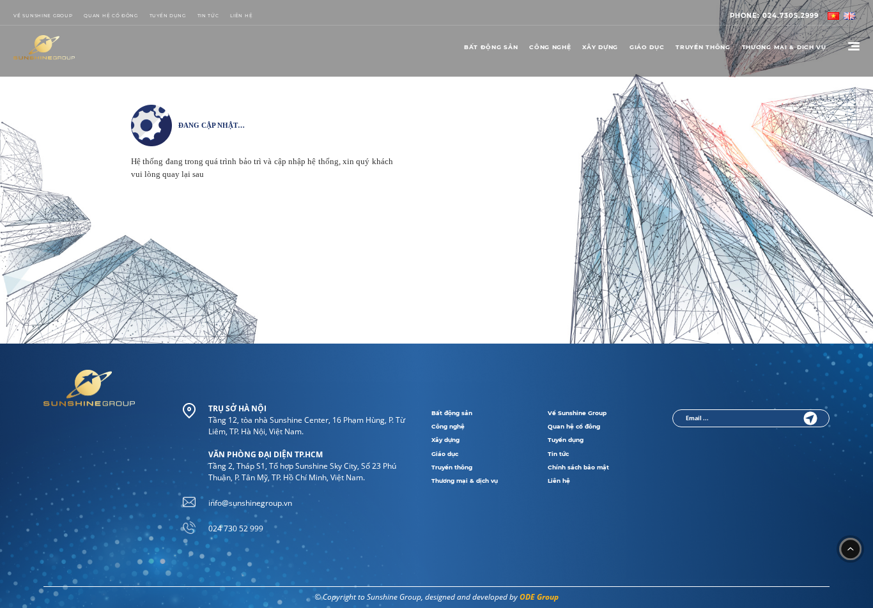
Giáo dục (647, 47)
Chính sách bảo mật (578, 467)
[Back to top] (850, 549)
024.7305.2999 (774, 15)
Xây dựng (600, 47)
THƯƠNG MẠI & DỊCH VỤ (784, 47)
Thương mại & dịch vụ (464, 481)
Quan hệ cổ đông (111, 16)
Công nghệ (550, 47)
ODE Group (539, 596)
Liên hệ (559, 481)
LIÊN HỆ (241, 16)
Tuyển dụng (168, 16)
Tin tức (208, 16)
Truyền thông (703, 47)
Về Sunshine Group (42, 16)
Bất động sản (491, 47)
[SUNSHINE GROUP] (44, 48)
